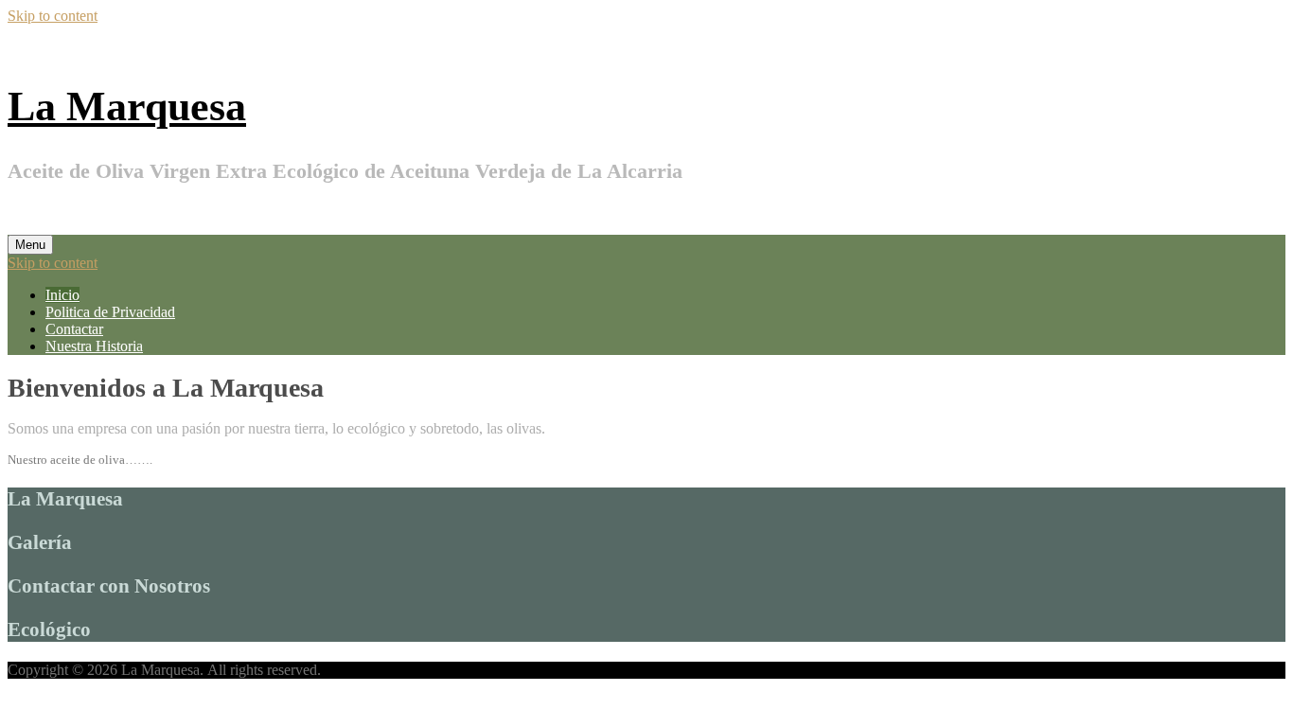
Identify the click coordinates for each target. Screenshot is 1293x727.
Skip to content (52, 16)
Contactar (74, 329)
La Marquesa (127, 106)
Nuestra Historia (94, 346)
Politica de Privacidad (110, 312)
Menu (30, 245)
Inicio (62, 295)
